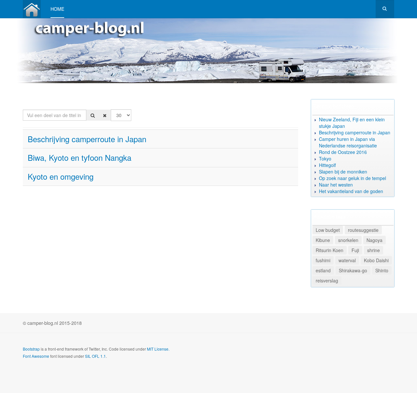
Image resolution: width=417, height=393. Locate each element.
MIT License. (158, 349)
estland (323, 270)
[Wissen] (105, 115)
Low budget (328, 230)
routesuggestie (363, 230)
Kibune (323, 240)
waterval (347, 260)
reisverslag (327, 280)
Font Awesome (36, 356)
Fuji (355, 250)
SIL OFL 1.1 (95, 356)
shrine (373, 250)
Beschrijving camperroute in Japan (87, 138)
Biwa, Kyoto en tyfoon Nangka (79, 157)
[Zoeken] (92, 115)
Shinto (381, 270)
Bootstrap (31, 349)
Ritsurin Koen (329, 250)
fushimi (323, 260)
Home (57, 9)
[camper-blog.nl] (32, 9)
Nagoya (374, 240)
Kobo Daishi (376, 260)
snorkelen (348, 240)
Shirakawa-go (353, 270)
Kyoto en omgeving (60, 176)
